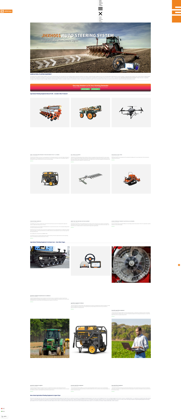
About (100, 1)
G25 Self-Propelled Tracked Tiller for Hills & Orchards (123, 221)
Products (101, 3)
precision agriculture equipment (77, 385)
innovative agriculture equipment (118, 310)
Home (100, 0)
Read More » (31, 238)
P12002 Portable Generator (35, 221)
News (100, 4)
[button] (100, 11)
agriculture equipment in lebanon (77, 303)
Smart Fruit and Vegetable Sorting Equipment (80, 221)
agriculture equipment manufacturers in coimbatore (40, 295)
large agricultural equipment (117, 385)
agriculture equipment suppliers (36, 385)
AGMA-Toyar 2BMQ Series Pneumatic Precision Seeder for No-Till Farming (44, 154)
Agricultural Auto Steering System (126, 77)
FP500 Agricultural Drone (117, 154)
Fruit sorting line (133, 77)
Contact (100, 5)
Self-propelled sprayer (75, 154)
